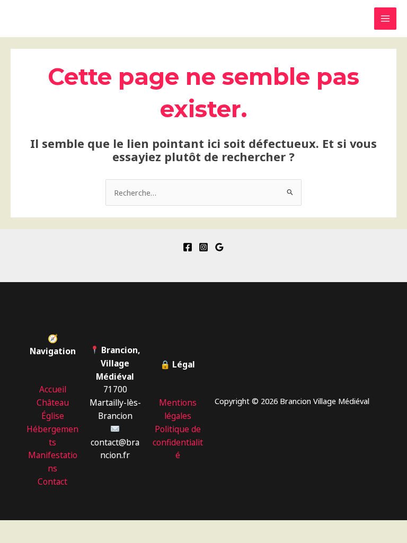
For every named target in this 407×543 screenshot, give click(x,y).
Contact (52, 481)
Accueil (52, 389)
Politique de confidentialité (178, 442)
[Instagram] (203, 247)
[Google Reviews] (219, 247)
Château (53, 402)
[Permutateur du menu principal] (385, 18)
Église (52, 416)
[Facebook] (187, 247)
